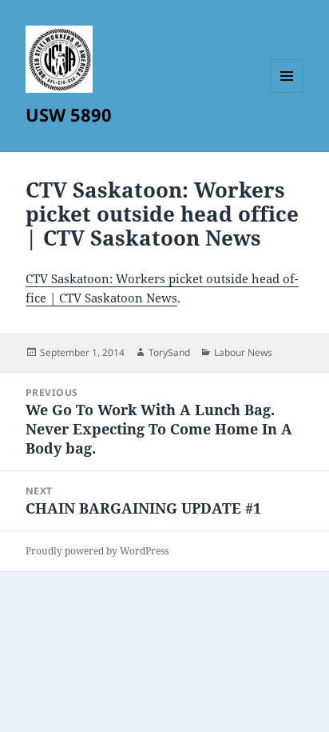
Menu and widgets (287, 92)
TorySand (169, 352)
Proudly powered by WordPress (97, 551)
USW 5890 (69, 114)
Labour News (243, 352)
